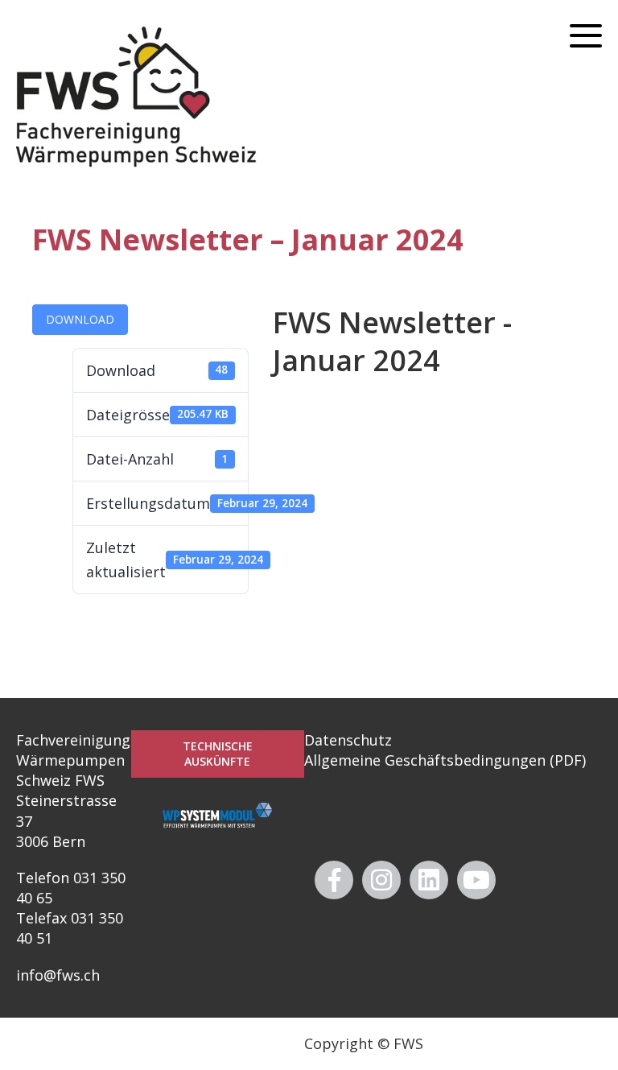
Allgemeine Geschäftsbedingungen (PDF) (445, 760)
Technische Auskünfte (218, 754)
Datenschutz (348, 740)
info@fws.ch (58, 975)
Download (80, 319)
